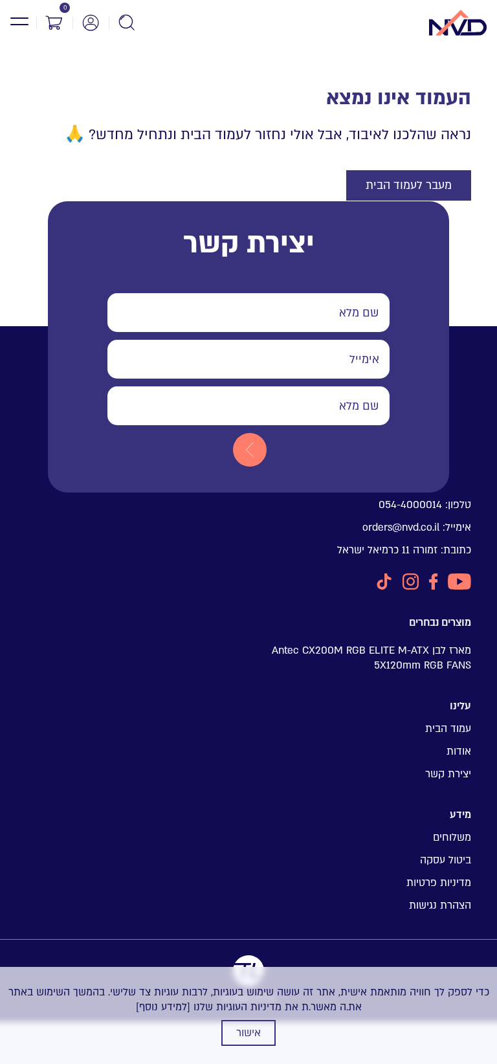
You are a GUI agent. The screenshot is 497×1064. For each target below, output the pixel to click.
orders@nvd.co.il (400, 527)
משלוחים (452, 837)
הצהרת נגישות (440, 905)
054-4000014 (410, 505)
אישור (248, 1033)
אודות (459, 751)
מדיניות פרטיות (438, 883)
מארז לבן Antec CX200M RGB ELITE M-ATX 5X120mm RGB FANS (371, 657)
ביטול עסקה (445, 860)
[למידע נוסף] (163, 1007)
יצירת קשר (448, 774)
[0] (54, 22)
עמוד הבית (448, 729)
